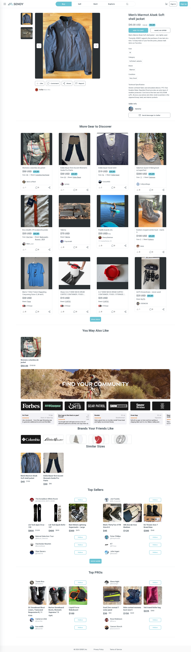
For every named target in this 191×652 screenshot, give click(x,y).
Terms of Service (116, 649)
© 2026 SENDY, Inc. (80, 649)
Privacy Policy (99, 649)
